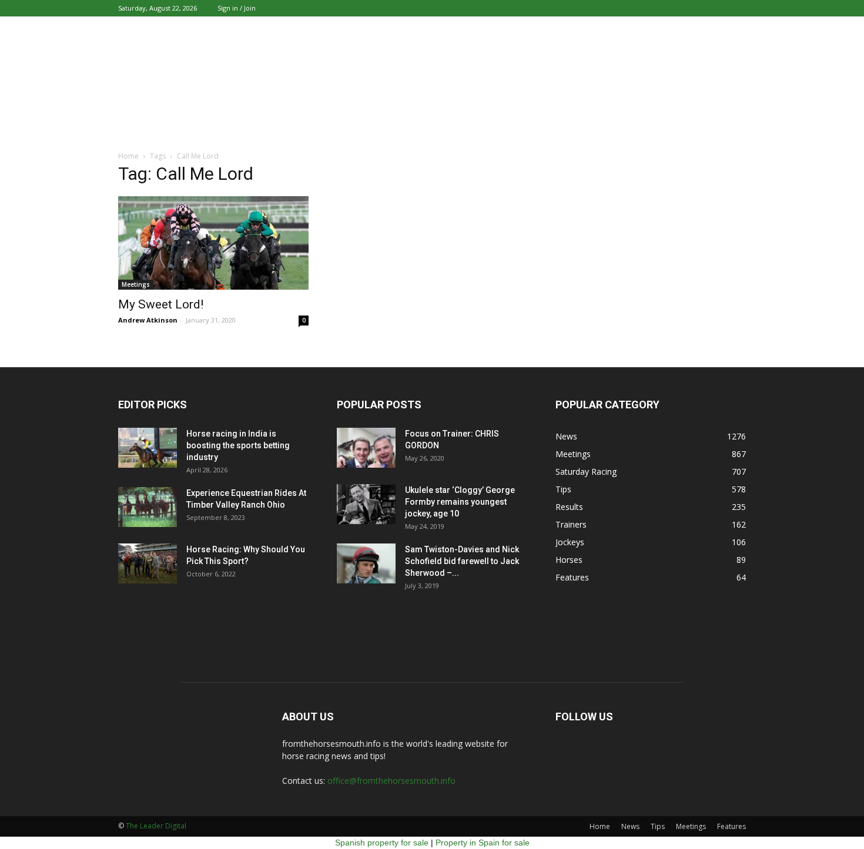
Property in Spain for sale (483, 842)
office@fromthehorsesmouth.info (391, 780)
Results (569, 506)
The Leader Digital (156, 826)
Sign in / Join (236, 8)
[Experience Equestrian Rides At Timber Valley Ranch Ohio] (147, 507)
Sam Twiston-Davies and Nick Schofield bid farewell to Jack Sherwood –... (462, 561)
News (566, 436)
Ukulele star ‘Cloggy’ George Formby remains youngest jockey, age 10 (460, 501)
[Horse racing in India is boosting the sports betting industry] (147, 448)
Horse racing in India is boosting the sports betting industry (238, 445)
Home (600, 826)
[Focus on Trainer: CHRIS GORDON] (366, 448)
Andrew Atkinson (148, 320)
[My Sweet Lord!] (213, 243)
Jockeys (569, 542)
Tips (563, 489)
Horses (568, 559)
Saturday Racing (586, 471)
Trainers (571, 524)
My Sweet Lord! (160, 304)
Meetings (136, 284)
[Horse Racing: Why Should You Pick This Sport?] (147, 563)
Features (572, 577)
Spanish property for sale (381, 842)
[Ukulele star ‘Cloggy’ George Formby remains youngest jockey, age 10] (366, 504)
